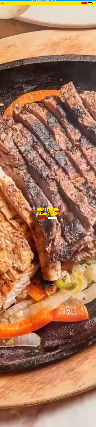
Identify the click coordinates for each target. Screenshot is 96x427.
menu (7, 3)
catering (10, 3)
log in (90, 3)
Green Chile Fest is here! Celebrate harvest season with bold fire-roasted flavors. (44, 0)
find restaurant (78, 3)
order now (84, 3)
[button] (93, 3)
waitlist (14, 3)
